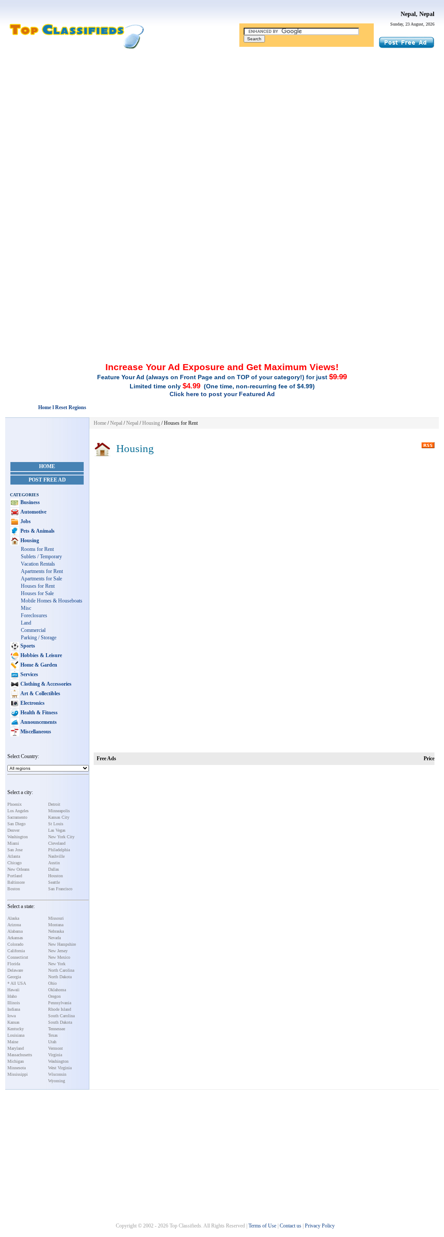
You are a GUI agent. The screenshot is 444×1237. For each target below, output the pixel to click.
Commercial (33, 630)
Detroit (54, 804)
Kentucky (15, 1028)
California (16, 950)
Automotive (32, 512)
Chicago (14, 862)
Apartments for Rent (42, 571)
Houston (55, 875)
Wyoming (56, 1080)
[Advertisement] (222, 118)
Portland (14, 875)
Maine (12, 1041)
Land (26, 623)
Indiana (13, 1009)
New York (56, 963)
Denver (13, 830)
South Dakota (60, 1022)
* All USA (16, 983)
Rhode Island (59, 1009)
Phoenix (14, 804)
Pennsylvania (59, 1002)
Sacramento (17, 817)
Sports (27, 646)
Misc (26, 608)
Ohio (52, 983)
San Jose (15, 849)
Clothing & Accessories (45, 684)
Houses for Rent (38, 586)
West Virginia (60, 1067)
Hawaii (13, 989)
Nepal (116, 423)
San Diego (16, 823)
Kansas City (58, 817)
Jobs (25, 521)
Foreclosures (34, 615)
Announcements (38, 722)
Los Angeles (18, 810)
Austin (54, 862)
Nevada (54, 937)
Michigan (15, 1061)
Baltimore (16, 882)
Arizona (14, 924)
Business (29, 502)
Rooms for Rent (37, 549)
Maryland (15, 1048)
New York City (61, 836)
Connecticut (17, 957)
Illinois (13, 1002)
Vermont (55, 1048)
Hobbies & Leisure (40, 655)
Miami (13, 843)
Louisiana (15, 1035)
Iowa (11, 1015)
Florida (13, 963)
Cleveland (56, 843)
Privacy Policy (320, 1226)
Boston (13, 888)
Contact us (290, 1226)
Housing (29, 540)
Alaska (13, 918)
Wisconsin (57, 1074)
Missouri (56, 918)
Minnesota (16, 1067)
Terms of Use (262, 1226)
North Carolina (61, 970)
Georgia (14, 976)
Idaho (12, 996)
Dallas (53, 869)
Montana (55, 924)
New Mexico (59, 957)
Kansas (13, 1022)
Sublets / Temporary (41, 556)
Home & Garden (38, 665)
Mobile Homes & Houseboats (51, 601)
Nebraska (56, 931)
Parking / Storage (38, 638)
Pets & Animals (37, 531)
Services (28, 674)
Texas (53, 1035)
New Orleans (18, 869)
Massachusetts (19, 1054)
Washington (17, 836)
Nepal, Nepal (417, 14)
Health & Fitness (38, 713)
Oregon (54, 996)
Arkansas (15, 937)
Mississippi (17, 1074)
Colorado (15, 944)
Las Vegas (56, 830)
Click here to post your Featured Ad (222, 394)
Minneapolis (59, 810)
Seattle (54, 882)
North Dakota (60, 976)
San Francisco (60, 888)
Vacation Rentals (38, 564)
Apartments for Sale (41, 579)
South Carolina (61, 1015)
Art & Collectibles (39, 693)
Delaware (15, 970)
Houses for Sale (37, 593)
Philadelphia (59, 849)
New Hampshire (62, 944)
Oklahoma (57, 989)
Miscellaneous (35, 732)
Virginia (55, 1054)
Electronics (32, 703)
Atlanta (13, 856)
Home (47, 466)
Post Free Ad (47, 480)
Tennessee (56, 1028)
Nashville (56, 856)
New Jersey (58, 950)
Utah (52, 1041)
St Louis (55, 823)
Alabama (15, 931)
